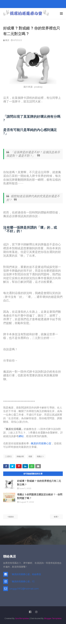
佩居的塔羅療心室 (41, 443)
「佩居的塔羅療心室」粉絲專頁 (25, 574)
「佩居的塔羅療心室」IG (22, 581)
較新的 (11, 517)
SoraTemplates (22, 618)
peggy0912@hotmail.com (24, 588)
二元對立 (8, 456)
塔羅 (30, 456)
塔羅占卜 (40, 456)
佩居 (7, 40)
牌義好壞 (20, 456)
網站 (21, 436)
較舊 (56, 517)
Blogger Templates (53, 618)
